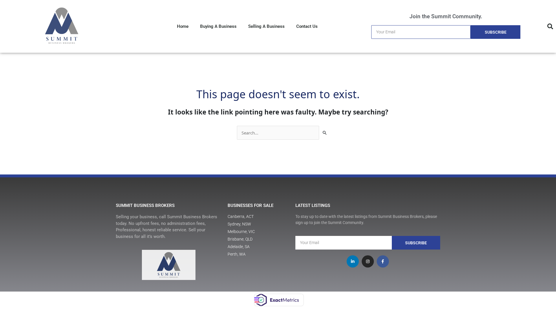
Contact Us (307, 26)
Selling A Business (266, 26)
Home (183, 26)
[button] (550, 26)
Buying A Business (218, 26)
